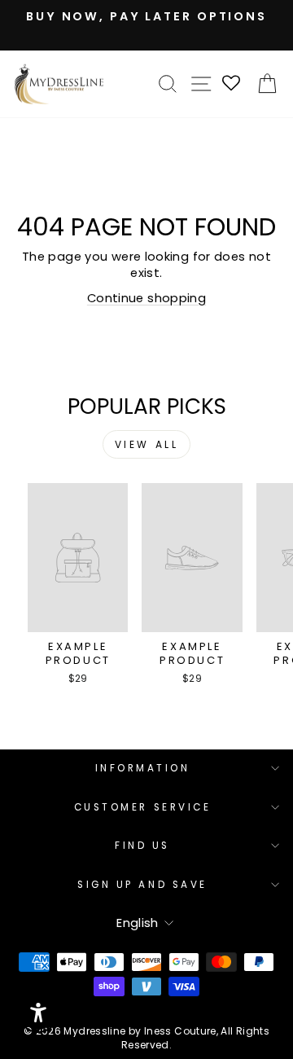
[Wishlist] (232, 84)
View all (147, 444)
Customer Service (143, 807)
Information (142, 768)
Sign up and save (142, 884)
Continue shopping (146, 298)
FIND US (142, 845)
